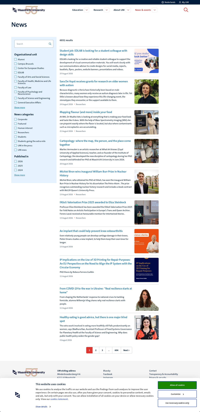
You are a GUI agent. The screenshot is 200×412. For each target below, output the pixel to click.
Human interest (25, 128)
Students (22, 137)
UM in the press (25, 146)
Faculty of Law (24, 88)
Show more (19, 107)
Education (77, 10)
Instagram (108, 377)
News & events (143, 10)
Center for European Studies (31, 68)
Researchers (23, 132)
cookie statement (59, 399)
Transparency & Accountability (163, 374)
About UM (119, 10)
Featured (22, 124)
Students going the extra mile (31, 141)
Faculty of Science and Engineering (34, 98)
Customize (176, 394)
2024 (20, 170)
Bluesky (106, 370)
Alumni (21, 59)
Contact (153, 370)
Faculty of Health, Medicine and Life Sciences (34, 82)
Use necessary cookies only (177, 403)
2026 (20, 161)
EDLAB (21, 73)
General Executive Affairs (29, 103)
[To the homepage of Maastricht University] (28, 10)
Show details (41, 406)
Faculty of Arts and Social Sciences (34, 77)
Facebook (107, 374)
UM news (22, 150)
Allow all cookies (177, 385)
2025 (20, 166)
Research (98, 10)
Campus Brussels (26, 64)
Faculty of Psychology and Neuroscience (30, 93)
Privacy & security (157, 377)
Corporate (22, 119)
